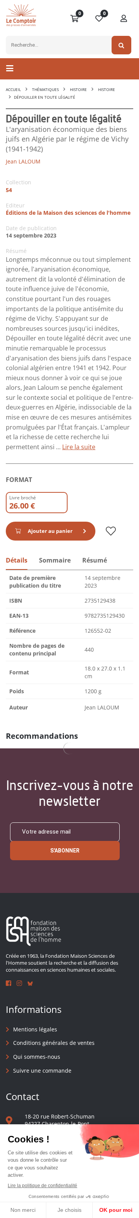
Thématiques (45, 89)
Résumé (94, 560)
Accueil (13, 89)
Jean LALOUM (23, 161)
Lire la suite (78, 447)
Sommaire (55, 560)
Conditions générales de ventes (54, 1042)
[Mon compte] (124, 19)
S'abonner (65, 850)
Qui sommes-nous (36, 1056)
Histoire (78, 89)
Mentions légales (35, 1029)
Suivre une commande (42, 1070)
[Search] (121, 45)
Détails (16, 560)
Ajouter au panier (50, 530)
